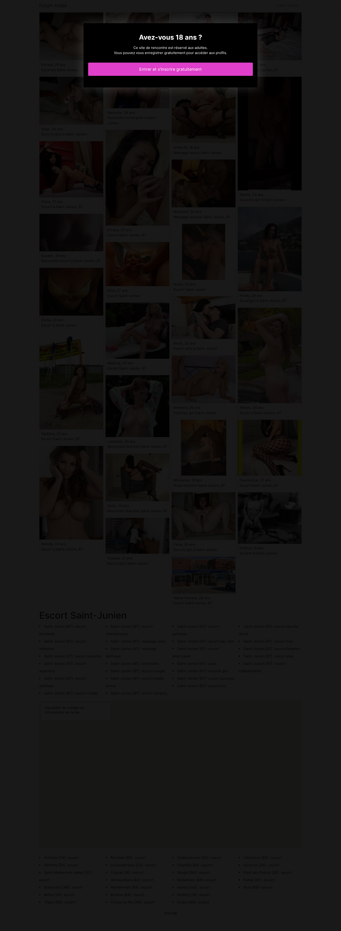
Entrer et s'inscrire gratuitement (170, 69)
